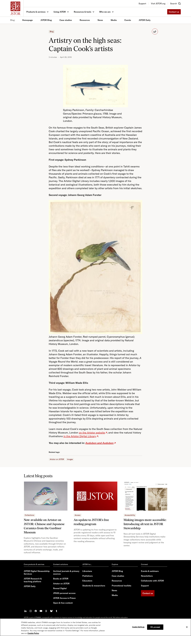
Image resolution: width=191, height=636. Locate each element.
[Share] (155, 31)
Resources (85, 20)
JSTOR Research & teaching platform (33, 580)
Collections (29, 515)
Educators (87, 580)
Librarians (87, 571)
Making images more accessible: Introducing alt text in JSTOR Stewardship (145, 524)
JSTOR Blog (46, 20)
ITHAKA (38, 617)
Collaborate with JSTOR (152, 580)
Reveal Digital (60, 588)
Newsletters (147, 576)
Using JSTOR (60, 11)
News (100, 20)
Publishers (87, 576)
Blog (51, 31)
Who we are (105, 11)
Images (70, 459)
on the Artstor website (92, 432)
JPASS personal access (64, 593)
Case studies (66, 20)
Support (145, 585)
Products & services (35, 11)
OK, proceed (155, 627)
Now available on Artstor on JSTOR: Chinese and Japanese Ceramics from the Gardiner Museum (44, 526)
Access (77, 515)
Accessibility (130, 515)
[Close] (187, 627)
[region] (95, 627)
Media (114, 20)
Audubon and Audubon (99, 443)
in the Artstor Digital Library (79, 436)
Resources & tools (82, 11)
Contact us (174, 11)
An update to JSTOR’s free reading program (91, 522)
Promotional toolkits (121, 585)
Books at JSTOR (60, 578)
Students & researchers (93, 585)
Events (127, 20)
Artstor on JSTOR (57, 459)
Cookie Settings (138, 627)
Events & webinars (150, 571)
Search (173, 3)
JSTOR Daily (144, 20)
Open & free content (63, 603)
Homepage (27, 20)
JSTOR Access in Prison (64, 598)
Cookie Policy (33, 633)
